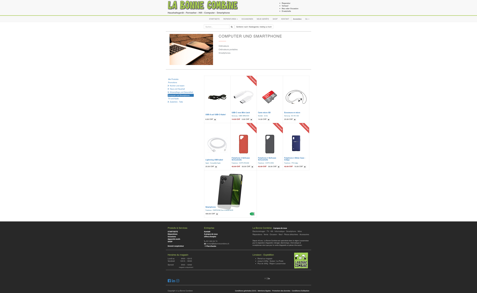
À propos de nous (211, 234)
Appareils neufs (174, 239)
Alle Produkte (173, 79)
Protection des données (281, 291)
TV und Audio (173, 98)
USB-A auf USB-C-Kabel (215, 114)
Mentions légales (264, 291)
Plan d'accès (211, 246)
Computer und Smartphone (179, 95)
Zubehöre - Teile (176, 102)
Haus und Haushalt (177, 89)
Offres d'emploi (210, 237)
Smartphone (210, 207)
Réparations (172, 234)
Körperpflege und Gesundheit (181, 92)
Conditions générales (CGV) (245, 291)
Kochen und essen (177, 85)
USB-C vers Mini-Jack (241, 112)
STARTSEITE (173, 232)
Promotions (172, 82)
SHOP (170, 242)
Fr (265, 278)
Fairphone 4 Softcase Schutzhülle (241, 159)
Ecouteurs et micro (292, 112)
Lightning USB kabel (214, 159)
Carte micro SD (264, 112)
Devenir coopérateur (176, 246)
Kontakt (207, 232)
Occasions (172, 237)
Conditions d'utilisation (300, 291)
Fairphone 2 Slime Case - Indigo (294, 159)
